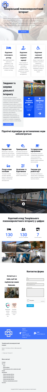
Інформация (4, 372)
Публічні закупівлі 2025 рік (8, 377)
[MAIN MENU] (44, 4)
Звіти (4, 365)
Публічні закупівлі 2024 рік (8, 375)
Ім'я (27, 277)
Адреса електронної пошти (32, 282)
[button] (23, 31)
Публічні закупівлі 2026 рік (8, 379)
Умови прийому (6, 367)
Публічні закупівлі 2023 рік (8, 374)
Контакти (4, 382)
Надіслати (30, 305)
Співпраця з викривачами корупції (10, 380)
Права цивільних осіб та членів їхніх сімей (12, 369)
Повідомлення (29, 287)
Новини (3, 370)
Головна (3, 362)
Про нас (3, 363)
